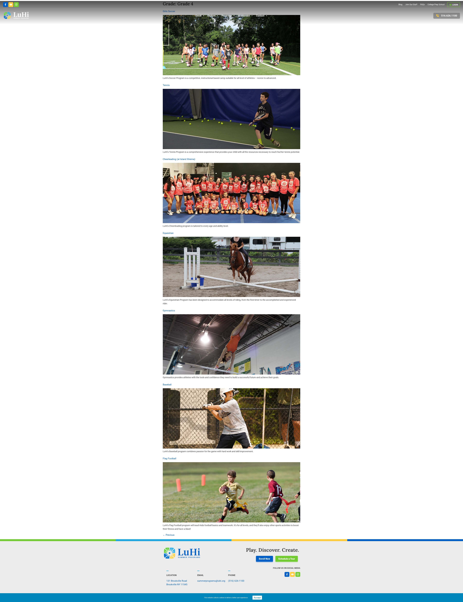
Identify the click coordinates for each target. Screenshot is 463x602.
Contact (260, 15)
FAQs (422, 4)
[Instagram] (16, 4)
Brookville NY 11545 (176, 584)
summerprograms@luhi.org (211, 580)
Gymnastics (169, 310)
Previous (168, 535)
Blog (400, 4)
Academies (244, 15)
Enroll (198, 15)
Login (455, 5)
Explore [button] (211, 15)
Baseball (167, 384)
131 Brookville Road (176, 580)
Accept (257, 597)
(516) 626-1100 (236, 580)
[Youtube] (10, 4)
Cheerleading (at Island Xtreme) (179, 159)
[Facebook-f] (5, 4)
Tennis (166, 85)
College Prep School (436, 4)
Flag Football (169, 458)
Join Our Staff (411, 4)
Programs (226, 15)
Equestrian (168, 233)
